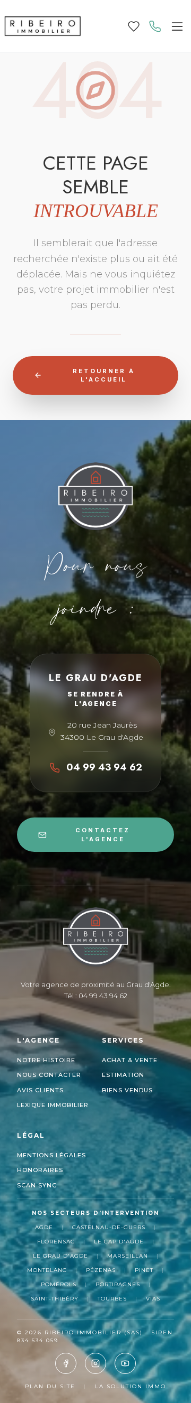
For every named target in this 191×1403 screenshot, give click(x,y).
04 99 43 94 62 (104, 767)
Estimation (123, 1075)
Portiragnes (118, 1284)
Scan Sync (37, 1185)
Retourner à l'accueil (104, 375)
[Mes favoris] (133, 26)
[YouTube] (125, 1363)
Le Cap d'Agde (119, 1241)
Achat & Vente (130, 1060)
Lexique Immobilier (53, 1105)
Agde (44, 1227)
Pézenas (101, 1270)
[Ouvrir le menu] (177, 26)
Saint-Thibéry (55, 1298)
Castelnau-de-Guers (108, 1227)
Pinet (144, 1270)
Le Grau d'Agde (60, 1255)
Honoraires (40, 1170)
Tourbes (112, 1298)
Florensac (56, 1241)
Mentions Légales (51, 1155)
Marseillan (127, 1255)
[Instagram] (95, 1363)
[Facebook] (65, 1363)
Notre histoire (46, 1060)
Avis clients (40, 1090)
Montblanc (47, 1270)
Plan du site (50, 1386)
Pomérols (58, 1284)
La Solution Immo (130, 1386)
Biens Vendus (127, 1090)
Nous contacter (49, 1075)
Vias (153, 1298)
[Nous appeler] (154, 26)
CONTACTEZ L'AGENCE (102, 834)
